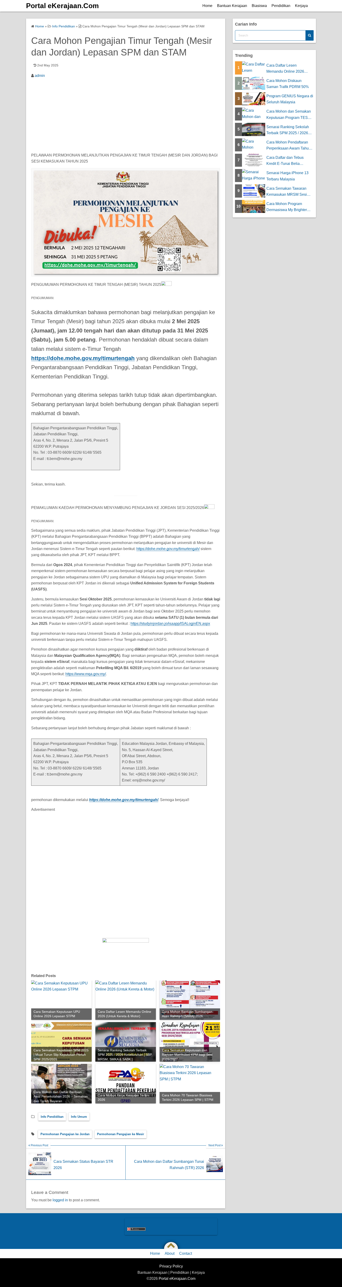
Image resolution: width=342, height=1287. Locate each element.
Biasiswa (259, 6)
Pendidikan (281, 6)
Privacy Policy (171, 1266)
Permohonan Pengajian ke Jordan (65, 1134)
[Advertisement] (125, 116)
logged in (60, 1200)
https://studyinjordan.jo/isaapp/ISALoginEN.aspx (170, 624)
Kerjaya (301, 6)
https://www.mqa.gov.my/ (85, 674)
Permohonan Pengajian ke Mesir (120, 1134)
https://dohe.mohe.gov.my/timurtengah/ (168, 549)
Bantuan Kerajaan (232, 6)
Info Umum (79, 1116)
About (169, 1253)
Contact (185, 1253)
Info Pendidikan (52, 1116)
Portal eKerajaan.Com (62, 6)
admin (40, 76)
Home (207, 6)
